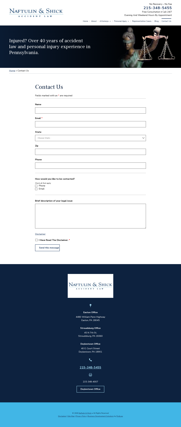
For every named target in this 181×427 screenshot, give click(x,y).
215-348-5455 (158, 7)
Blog (156, 21)
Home (85, 21)
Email (38, 118)
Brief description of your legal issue (54, 200)
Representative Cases (141, 21)
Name (38, 104)
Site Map (71, 416)
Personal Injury (120, 21)
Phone (38, 159)
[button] (178, 409)
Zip (36, 145)
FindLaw (119, 416)
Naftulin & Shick (85, 413)
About (94, 21)
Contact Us (166, 21)
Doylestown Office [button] (90, 389)
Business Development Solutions (101, 416)
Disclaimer (40, 234)
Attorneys (104, 21)
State (38, 132)
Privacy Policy (81, 416)
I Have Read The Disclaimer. (54, 240)
